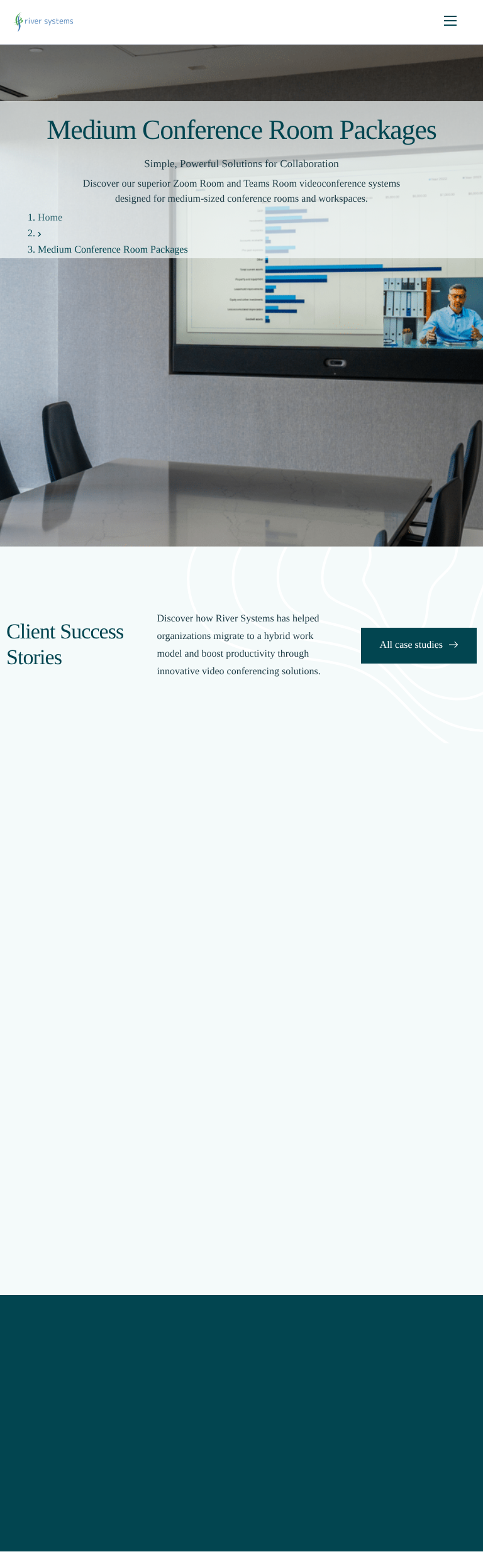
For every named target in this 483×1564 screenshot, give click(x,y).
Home (50, 217)
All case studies (411, 645)
